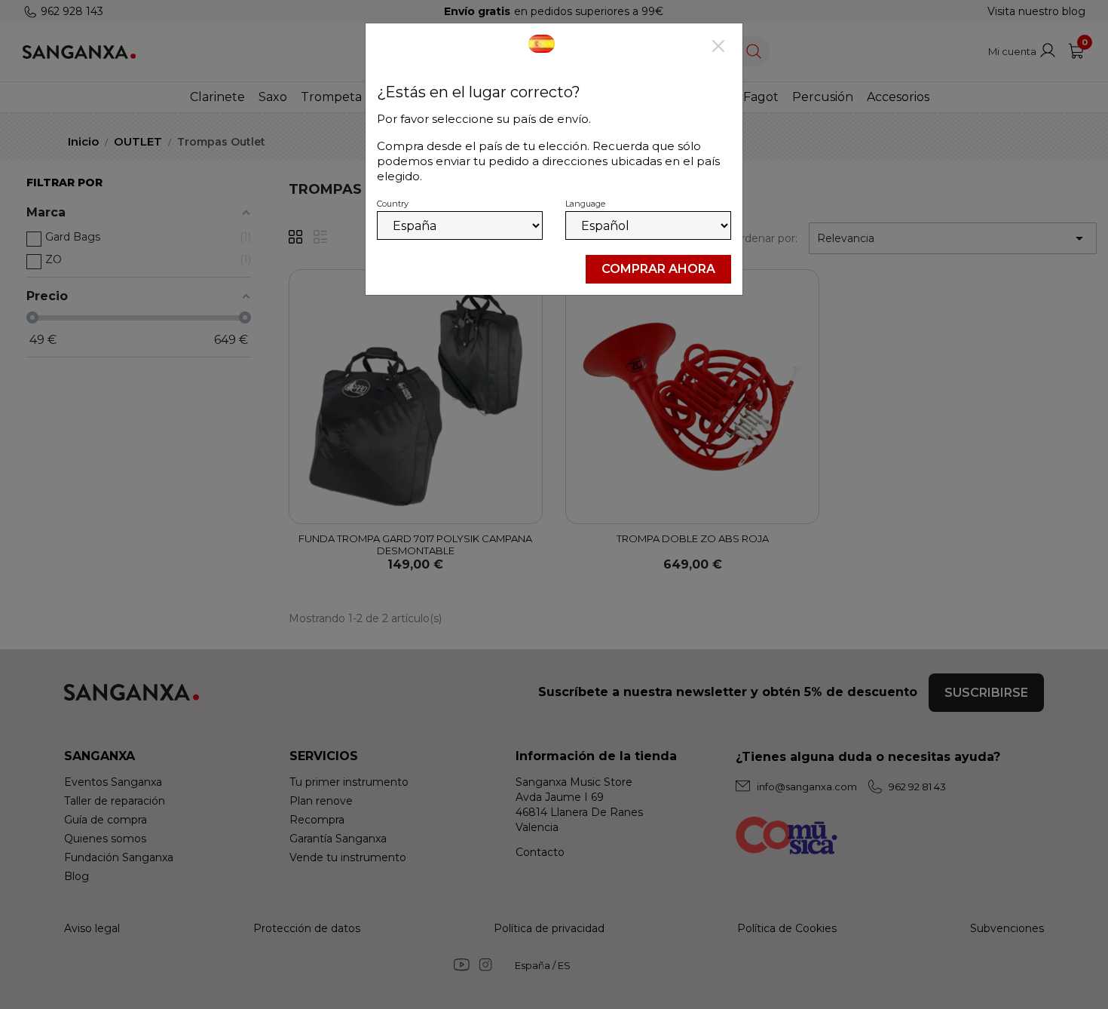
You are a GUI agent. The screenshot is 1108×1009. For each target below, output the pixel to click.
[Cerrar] (718, 47)
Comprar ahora (658, 269)
